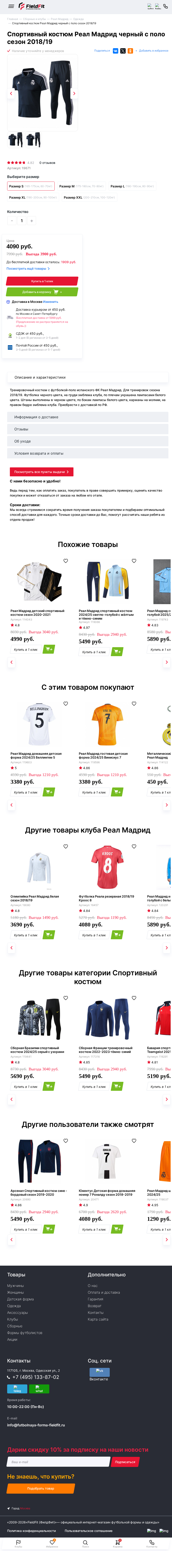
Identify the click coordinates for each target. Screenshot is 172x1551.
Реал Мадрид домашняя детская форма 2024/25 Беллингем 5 (36, 755)
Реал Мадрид (59, 19)
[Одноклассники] (130, 51)
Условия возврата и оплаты (38, 453)
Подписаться (125, 1462)
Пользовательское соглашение (88, 1531)
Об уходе (22, 441)
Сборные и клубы (34, 19)
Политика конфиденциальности (31, 1531)
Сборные (14, 1326)
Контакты (95, 1312)
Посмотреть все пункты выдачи (39, 472)
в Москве (35, 302)
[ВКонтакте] (115, 51)
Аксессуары (17, 1312)
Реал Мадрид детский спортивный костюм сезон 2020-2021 (37, 612)
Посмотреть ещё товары (26, 268)
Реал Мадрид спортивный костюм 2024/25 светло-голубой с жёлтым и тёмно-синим (106, 614)
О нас (93, 1285)
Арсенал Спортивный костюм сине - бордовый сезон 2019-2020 (39, 1192)
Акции (12, 1339)
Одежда (78, 19)
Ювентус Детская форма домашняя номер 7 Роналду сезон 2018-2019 (107, 1192)
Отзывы (21, 429)
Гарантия (95, 1299)
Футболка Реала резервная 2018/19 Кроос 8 (106, 898)
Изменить (50, 302)
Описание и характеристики (40, 377)
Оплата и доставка (104, 1292)
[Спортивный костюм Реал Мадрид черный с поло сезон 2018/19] (42, 93)
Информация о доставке (36, 417)
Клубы (12, 1319)
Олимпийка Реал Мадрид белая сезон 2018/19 (35, 898)
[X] (123, 51)
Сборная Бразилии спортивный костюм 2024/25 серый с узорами (37, 1050)
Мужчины (15, 1285)
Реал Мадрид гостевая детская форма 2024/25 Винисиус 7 (103, 755)
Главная (12, 19)
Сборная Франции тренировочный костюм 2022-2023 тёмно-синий (105, 1050)
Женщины (15, 1292)
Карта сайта (98, 1319)
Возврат (94, 1306)
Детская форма (20, 1299)
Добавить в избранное (153, 50)
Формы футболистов (24, 1332)
